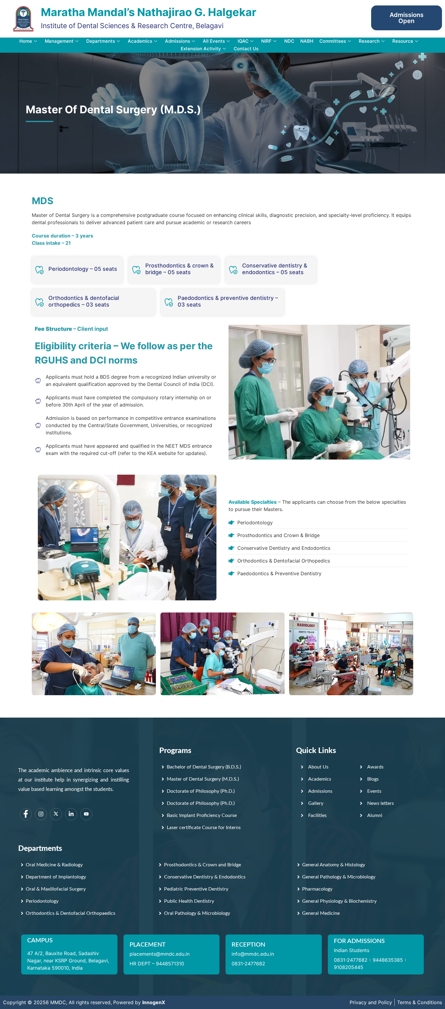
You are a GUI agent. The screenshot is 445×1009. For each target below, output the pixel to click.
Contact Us (246, 48)
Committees (332, 41)
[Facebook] (26, 814)
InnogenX (153, 1002)
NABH (306, 41)
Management (59, 41)
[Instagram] (41, 814)
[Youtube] (86, 814)
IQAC (243, 41)
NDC (289, 41)
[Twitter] (56, 814)
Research (369, 41)
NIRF (266, 41)
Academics (140, 41)
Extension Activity (201, 48)
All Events (214, 41)
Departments (100, 41)
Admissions (177, 41)
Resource (402, 41)
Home (25, 41)
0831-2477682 (248, 964)
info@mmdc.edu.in (253, 954)
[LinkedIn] (71, 814)
